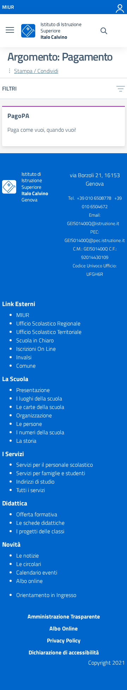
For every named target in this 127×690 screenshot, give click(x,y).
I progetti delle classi (40, 531)
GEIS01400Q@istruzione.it (93, 223)
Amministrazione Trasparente (64, 616)
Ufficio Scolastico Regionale (48, 323)
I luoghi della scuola (39, 398)
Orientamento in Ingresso (46, 595)
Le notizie (27, 555)
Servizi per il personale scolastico (54, 464)
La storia (26, 440)
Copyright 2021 (106, 662)
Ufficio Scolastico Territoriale (48, 332)
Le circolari (28, 564)
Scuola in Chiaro (35, 340)
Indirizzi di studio (35, 481)
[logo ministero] (28, 31)
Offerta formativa (36, 514)
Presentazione (33, 390)
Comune (26, 365)
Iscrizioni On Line (36, 348)
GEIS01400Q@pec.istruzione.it (95, 240)
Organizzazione (34, 415)
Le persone (29, 423)
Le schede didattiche (40, 522)
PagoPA (18, 115)
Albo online (29, 581)
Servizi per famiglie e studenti (50, 473)
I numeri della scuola (40, 432)
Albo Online (63, 628)
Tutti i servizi (30, 490)
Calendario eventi (36, 572)
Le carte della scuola (40, 407)
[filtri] (120, 88)
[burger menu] (10, 30)
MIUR (22, 315)
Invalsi (23, 357)
